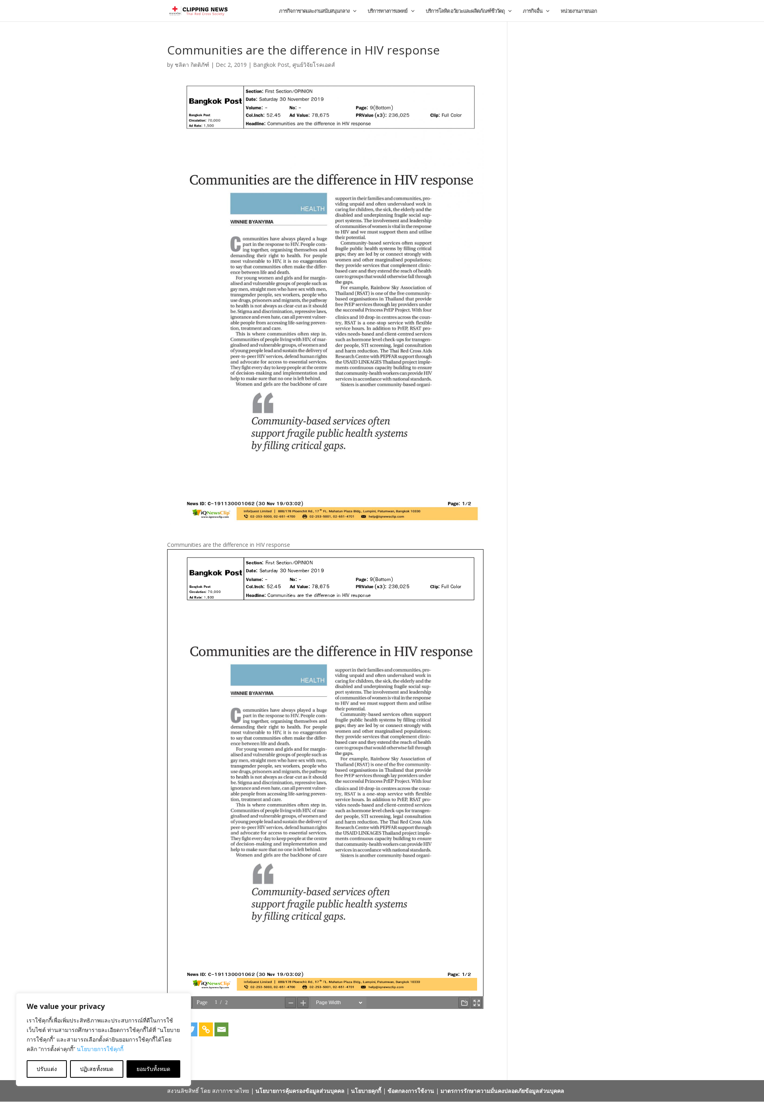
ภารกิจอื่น (532, 11)
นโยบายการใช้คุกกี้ (100, 1049)
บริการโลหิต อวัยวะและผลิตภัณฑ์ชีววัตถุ (465, 11)
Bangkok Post (271, 64)
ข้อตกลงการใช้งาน (411, 1090)
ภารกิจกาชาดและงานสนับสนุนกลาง (314, 11)
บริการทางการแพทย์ (387, 11)
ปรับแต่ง (47, 1069)
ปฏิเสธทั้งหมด (96, 1069)
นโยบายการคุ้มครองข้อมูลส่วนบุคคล (300, 1090)
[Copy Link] (206, 1029)
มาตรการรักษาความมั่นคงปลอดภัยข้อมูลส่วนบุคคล (502, 1090)
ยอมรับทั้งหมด (153, 1069)
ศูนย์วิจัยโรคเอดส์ (313, 64)
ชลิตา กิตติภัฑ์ (192, 64)
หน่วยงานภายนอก (579, 11)
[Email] (221, 1029)
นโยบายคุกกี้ (366, 1090)
